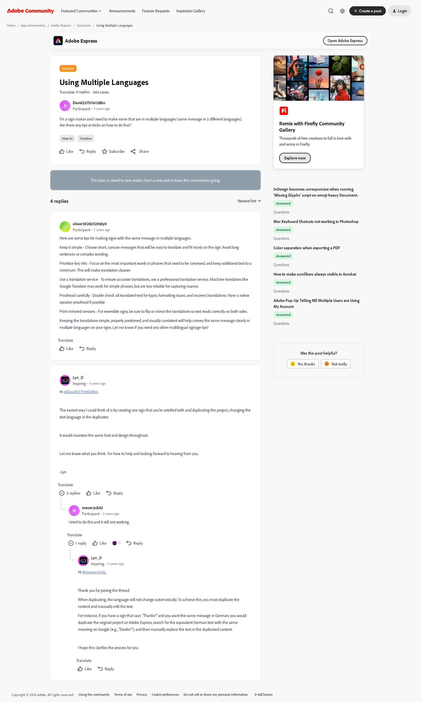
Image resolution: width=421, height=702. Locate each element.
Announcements (122, 10)
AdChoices (265, 694)
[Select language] (342, 10)
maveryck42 (92, 507)
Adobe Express (61, 25)
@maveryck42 (94, 571)
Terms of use (123, 694)
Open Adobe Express (345, 40)
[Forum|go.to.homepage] (30, 10)
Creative (86, 138)
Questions (84, 25)
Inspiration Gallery (190, 10)
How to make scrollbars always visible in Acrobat (315, 274)
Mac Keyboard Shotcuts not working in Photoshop (316, 221)
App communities (33, 25)
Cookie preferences (165, 694)
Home (11, 25)
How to (67, 138)
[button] (367, 10)
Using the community (94, 694)
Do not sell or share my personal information (216, 694)
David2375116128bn (89, 102)
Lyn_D (78, 377)
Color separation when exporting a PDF (307, 247)
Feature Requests (156, 10)
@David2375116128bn (81, 391)
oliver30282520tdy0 (90, 223)
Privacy (142, 694)
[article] (155, 287)
